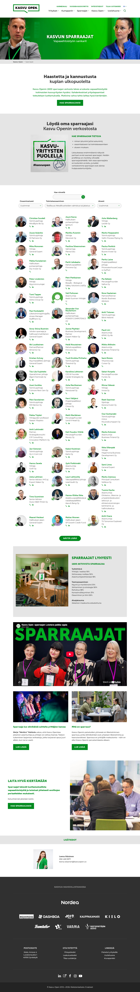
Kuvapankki (109, 958)
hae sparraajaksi (20, 806)
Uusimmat (25, 206)
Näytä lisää (70, 538)
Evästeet (89, 987)
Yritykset (52, 11)
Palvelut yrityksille (110, 952)
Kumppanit (67, 11)
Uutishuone (113, 11)
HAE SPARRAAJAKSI (70, 103)
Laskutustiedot (70, 955)
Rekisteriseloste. (78, 987)
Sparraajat (82, 11)
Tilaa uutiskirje (69, 958)
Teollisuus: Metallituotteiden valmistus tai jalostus (68, 206)
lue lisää (21, 747)
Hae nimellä (59, 192)
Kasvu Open (98, 11)
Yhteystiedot (70, 952)
